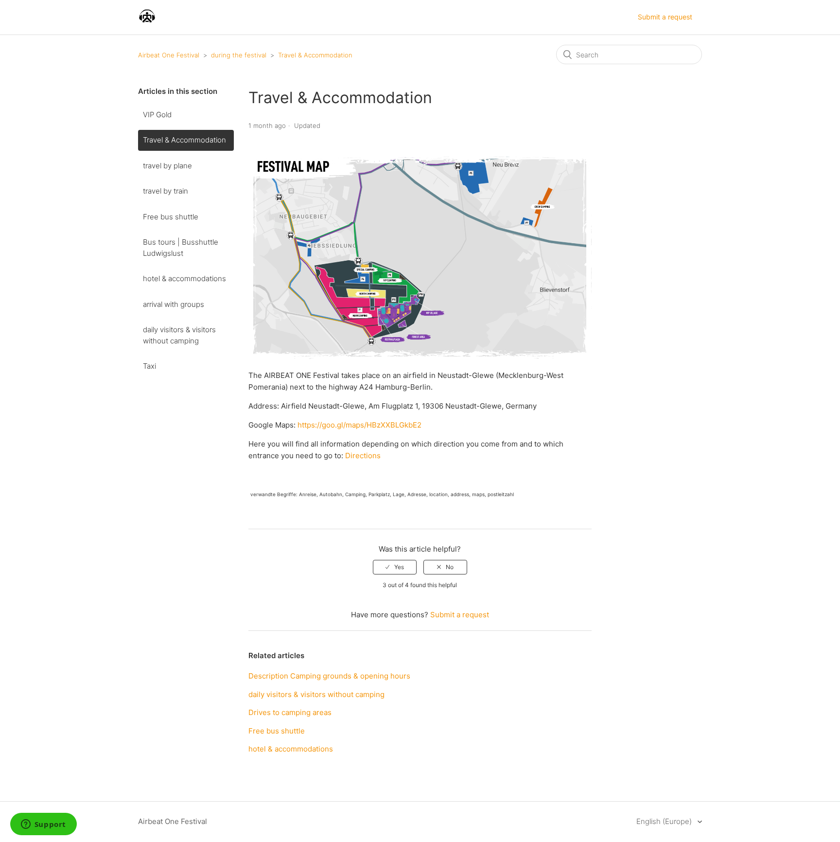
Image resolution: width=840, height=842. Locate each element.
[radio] (395, 567)
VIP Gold (157, 114)
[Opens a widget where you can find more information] (43, 825)
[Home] (147, 22)
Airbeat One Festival (168, 55)
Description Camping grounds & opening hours (329, 676)
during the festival (238, 55)
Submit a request (665, 17)
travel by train (165, 191)
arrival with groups (173, 304)
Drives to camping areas (290, 712)
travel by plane (167, 165)
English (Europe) (665, 821)
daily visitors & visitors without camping (179, 335)
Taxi (149, 366)
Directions (363, 455)
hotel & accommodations (184, 278)
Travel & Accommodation (315, 55)
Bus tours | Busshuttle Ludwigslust (180, 247)
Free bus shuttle (170, 216)
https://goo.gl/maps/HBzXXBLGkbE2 (359, 425)
